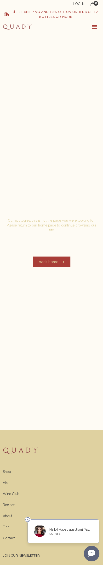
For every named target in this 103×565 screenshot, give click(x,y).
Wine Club (11, 494)
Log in (79, 4)
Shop (7, 472)
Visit (6, 483)
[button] (94, 26)
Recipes (9, 505)
